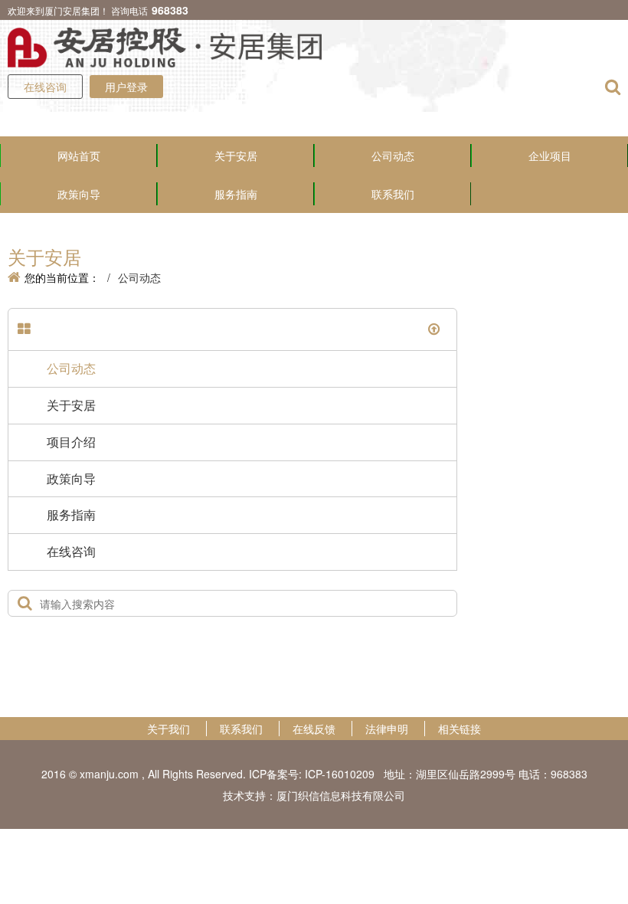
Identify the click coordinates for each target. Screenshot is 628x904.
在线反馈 (314, 728)
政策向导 (78, 193)
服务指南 (235, 193)
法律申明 (386, 728)
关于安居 (235, 155)
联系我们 (392, 193)
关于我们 (168, 728)
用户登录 (126, 86)
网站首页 (78, 155)
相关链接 (459, 728)
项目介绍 (71, 441)
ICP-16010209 (340, 773)
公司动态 (392, 155)
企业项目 (549, 155)
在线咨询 (45, 86)
